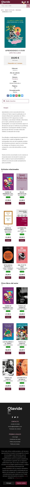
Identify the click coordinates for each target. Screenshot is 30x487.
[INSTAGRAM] (17, 417)
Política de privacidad (15, 441)
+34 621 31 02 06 (15, 424)
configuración (18, 478)
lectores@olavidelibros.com (15, 426)
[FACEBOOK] (12, 417)
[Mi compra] (22, 2)
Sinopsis (6, 108)
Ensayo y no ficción (9, 10)
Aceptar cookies (21, 483)
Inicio (2, 10)
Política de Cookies (15, 444)
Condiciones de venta (15, 439)
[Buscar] (28, 6)
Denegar (8, 483)
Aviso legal (15, 437)
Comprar (8, 203)
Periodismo (18, 10)
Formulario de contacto (15, 429)
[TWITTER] (15, 417)
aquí (25, 476)
